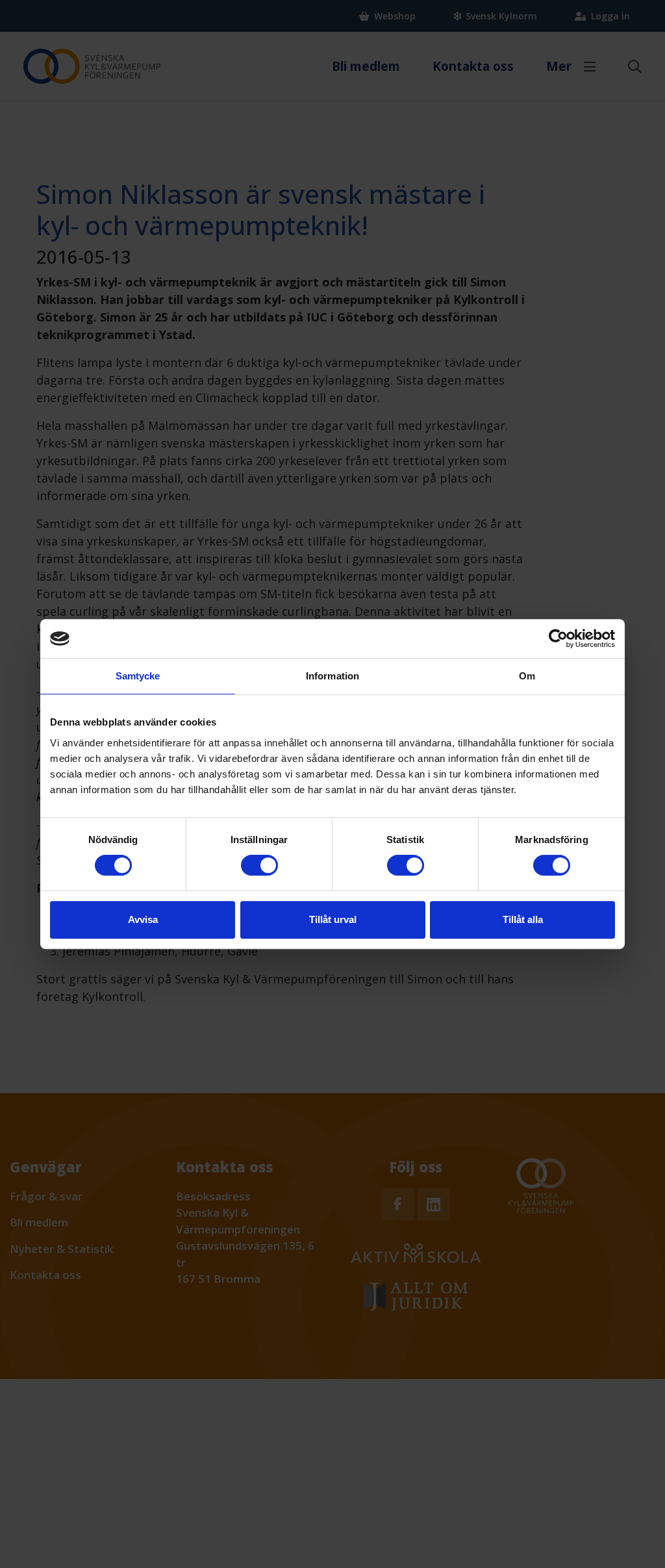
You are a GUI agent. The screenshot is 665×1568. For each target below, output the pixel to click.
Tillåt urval (333, 919)
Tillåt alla (523, 919)
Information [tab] (332, 675)
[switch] (259, 865)
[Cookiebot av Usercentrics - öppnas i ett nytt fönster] (558, 638)
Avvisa (143, 919)
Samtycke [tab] (138, 675)
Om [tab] (527, 675)
